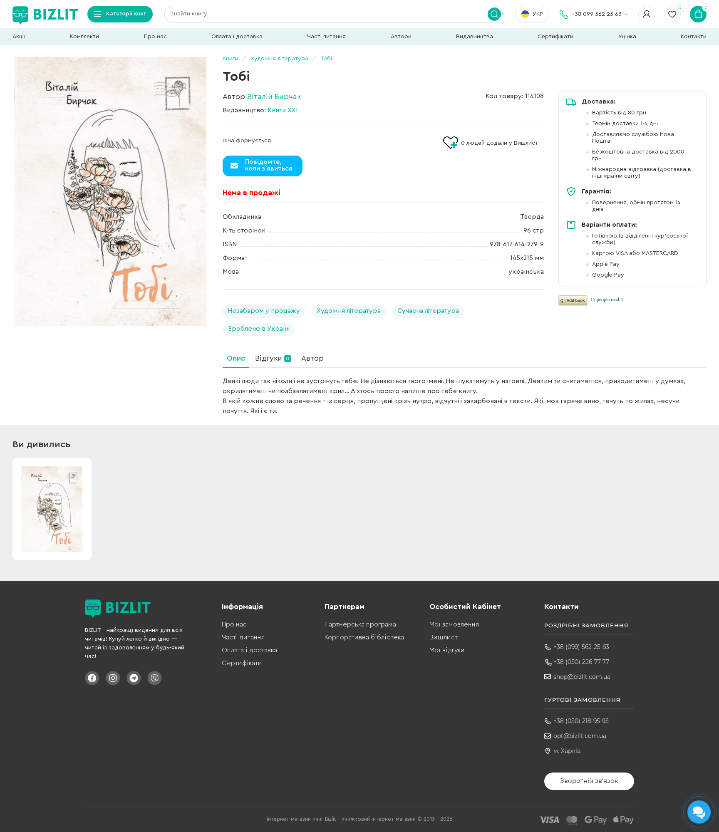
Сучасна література (428, 310)
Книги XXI (283, 110)
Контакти (694, 37)
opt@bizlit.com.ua (579, 736)
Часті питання (326, 37)
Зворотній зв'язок (589, 781)
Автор (312, 358)
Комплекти (84, 37)
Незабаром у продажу (264, 310)
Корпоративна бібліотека (364, 637)
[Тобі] (110, 191)
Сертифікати (555, 37)
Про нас (155, 37)
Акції (18, 37)
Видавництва (474, 37)
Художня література (349, 310)
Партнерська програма (360, 624)
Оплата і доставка (237, 37)
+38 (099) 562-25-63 (581, 647)
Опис (236, 358)
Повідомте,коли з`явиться (269, 165)
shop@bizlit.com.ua (581, 677)
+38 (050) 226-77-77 (581, 662)
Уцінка (627, 37)
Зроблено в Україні (259, 328)
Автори (401, 37)
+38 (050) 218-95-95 (581, 721)
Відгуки (272, 358)
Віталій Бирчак (274, 96)
